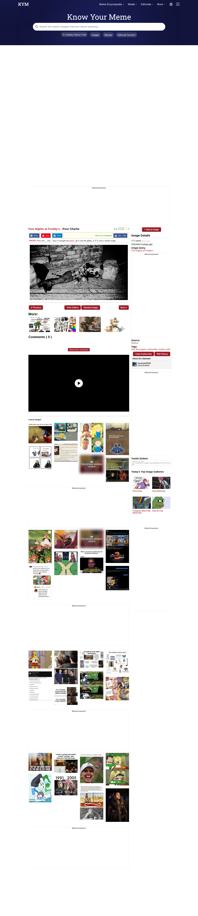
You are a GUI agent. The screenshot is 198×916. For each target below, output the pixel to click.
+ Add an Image (151, 229)
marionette (152, 349)
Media (131, 4)
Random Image (91, 307)
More (160, 4)
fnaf (133, 349)
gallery (71, 241)
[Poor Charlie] (78, 272)
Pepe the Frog (157, 511)
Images (95, 35)
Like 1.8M (121, 236)
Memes (108, 35)
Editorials (146, 4)
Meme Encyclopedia (110, 4)
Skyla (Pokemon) (158, 491)
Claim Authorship (143, 354)
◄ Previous (35, 307)
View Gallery (73, 307)
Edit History (162, 354)
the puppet (141, 349)
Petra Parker (138, 491)
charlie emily (164, 349)
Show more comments (78, 350)
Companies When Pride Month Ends (142, 512)
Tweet (58, 236)
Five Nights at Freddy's (44, 228)
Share (35, 236)
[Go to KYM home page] (23, 5)
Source (134, 343)
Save (46, 236)
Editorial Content (126, 35)
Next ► (123, 307)
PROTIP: (32, 241)
